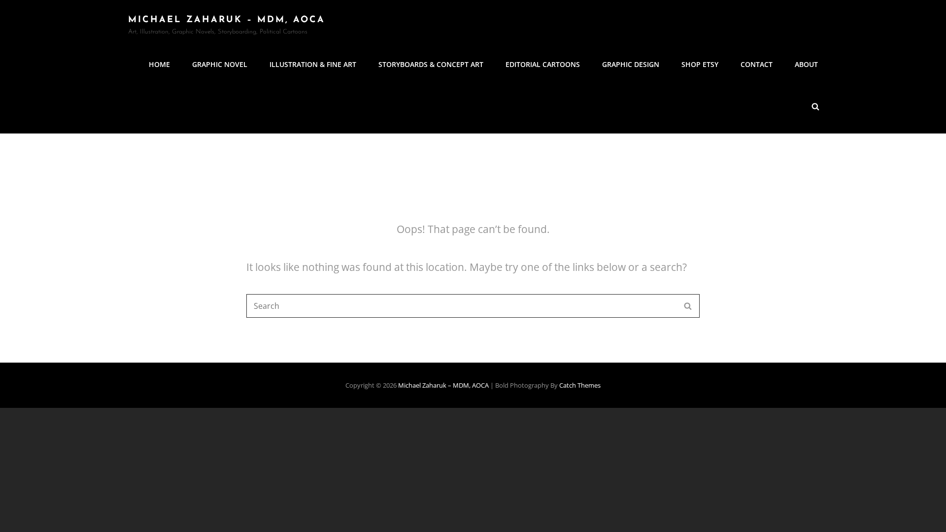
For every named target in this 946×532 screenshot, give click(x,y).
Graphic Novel (219, 64)
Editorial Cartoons (543, 64)
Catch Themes (580, 385)
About (806, 64)
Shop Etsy (699, 64)
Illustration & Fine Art (313, 64)
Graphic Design (630, 64)
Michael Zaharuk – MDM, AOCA (226, 20)
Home (159, 64)
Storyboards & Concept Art (430, 64)
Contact (757, 64)
